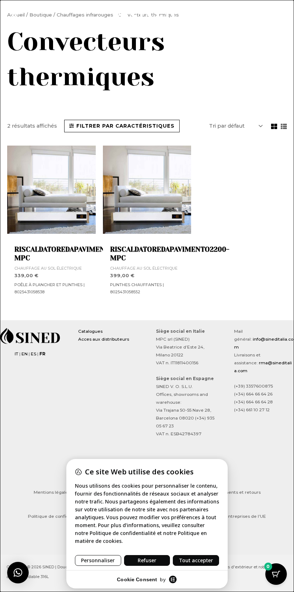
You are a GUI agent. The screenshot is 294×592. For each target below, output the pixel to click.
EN (25, 353)
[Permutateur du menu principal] (14, 14)
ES (33, 353)
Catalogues (90, 331)
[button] (276, 15)
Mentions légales (52, 492)
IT (16, 353)
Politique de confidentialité (57, 516)
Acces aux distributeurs (103, 339)
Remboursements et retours (229, 492)
